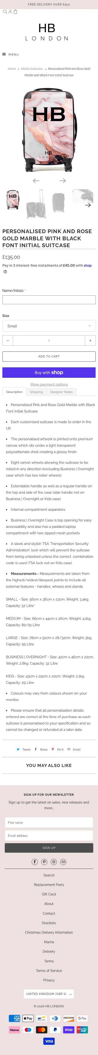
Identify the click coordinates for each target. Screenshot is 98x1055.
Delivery (49, 951)
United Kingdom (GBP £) (46, 994)
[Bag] (15, 12)
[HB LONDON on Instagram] (54, 862)
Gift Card (49, 894)
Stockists (49, 923)
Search (49, 875)
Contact (49, 913)
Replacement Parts (49, 885)
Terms (49, 961)
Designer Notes (61, 392)
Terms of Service (49, 971)
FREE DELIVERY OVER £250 (49, 4)
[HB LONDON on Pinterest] (44, 862)
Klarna (49, 942)
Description (14, 392)
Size (5, 316)
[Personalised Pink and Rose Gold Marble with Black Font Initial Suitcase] (49, 129)
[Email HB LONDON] (63, 862)
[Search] (5, 12)
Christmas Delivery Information (49, 932)
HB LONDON (54, 1006)
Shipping (36, 392)
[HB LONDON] (46, 32)
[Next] (62, 180)
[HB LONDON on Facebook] (35, 862)
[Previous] (35, 180)
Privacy (49, 980)
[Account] (10, 12)
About (49, 904)
